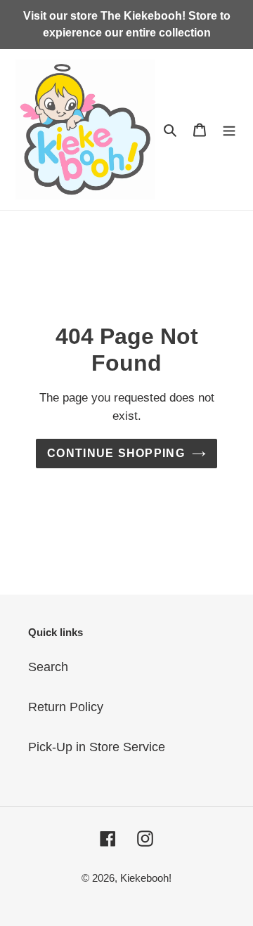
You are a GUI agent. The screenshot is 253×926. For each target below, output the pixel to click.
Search (48, 667)
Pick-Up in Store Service (96, 747)
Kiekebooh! (145, 878)
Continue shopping (116, 453)
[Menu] (229, 129)
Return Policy (65, 707)
